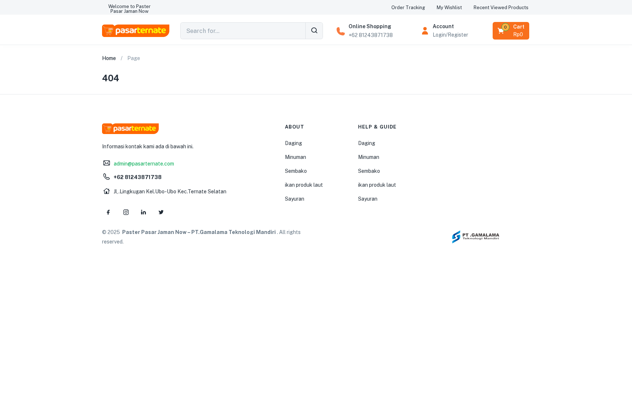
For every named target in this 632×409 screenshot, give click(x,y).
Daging (293, 143)
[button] (129, 9)
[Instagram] (126, 212)
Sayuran (294, 199)
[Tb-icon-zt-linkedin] (143, 212)
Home (109, 58)
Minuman (295, 157)
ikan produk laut (304, 185)
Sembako (296, 171)
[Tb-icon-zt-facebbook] (108, 212)
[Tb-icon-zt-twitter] (161, 212)
